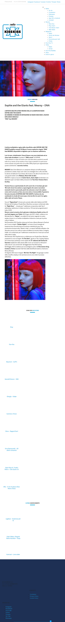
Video (47, 45)
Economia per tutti (54, 39)
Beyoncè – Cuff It (11, 362)
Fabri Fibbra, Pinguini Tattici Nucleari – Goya (13, 537)
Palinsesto (52, 14)
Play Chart (52, 26)
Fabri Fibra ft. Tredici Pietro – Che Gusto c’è (12, 468)
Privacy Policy (34, 596)
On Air (50, 10)
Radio (47, 8)
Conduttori (52, 12)
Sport (50, 37)
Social (50, 48)
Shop (47, 52)
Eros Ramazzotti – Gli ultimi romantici (11, 449)
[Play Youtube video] (27, 133)
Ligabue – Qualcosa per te (13, 519)
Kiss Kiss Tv (49, 43)
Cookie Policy (34, 598)
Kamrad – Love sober (13, 554)
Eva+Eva (11, 344)
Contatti (51, 20)
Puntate (51, 16)
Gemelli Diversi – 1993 (12, 379)
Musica (48, 22)
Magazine (48, 31)
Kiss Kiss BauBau (51, 50)
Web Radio (52, 29)
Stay (11, 327)
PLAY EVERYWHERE (20, 1)
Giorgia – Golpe (11, 396)
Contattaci (33, 594)
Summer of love (12, 414)
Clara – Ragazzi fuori (11, 431)
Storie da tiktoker (54, 35)
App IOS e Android (54, 18)
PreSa (50, 41)
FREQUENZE (8, 1)
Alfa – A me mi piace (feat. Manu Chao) (11, 487)
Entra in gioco (50, 54)
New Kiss (51, 24)
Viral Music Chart (54, 27)
